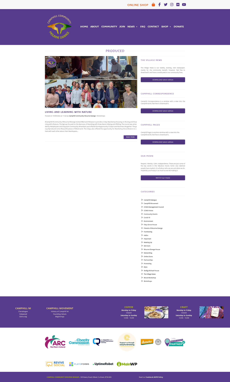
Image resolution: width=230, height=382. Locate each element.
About (94, 26)
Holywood (23, 314)
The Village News (150, 274)
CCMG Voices (148, 210)
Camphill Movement (151, 203)
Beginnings (59, 316)
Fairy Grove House (150, 225)
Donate (179, 26)
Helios (146, 235)
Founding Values (59, 314)
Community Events (150, 214)
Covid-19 (147, 217)
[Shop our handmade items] (153, 4)
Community (109, 26)
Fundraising (148, 232)
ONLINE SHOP (137, 5)
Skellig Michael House (151, 271)
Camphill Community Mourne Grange (82, 116)
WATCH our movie (163, 178)
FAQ (142, 26)
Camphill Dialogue (150, 200)
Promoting (147, 263)
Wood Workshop (150, 278)
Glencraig (23, 316)
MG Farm (147, 246)
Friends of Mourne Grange (153, 228)
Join (122, 26)
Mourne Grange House (152, 249)
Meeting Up (148, 242)
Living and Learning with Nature (68, 112)
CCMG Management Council (154, 207)
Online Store (148, 256)
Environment (148, 221)
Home (84, 26)
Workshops (101, 116)
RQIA (145, 267)
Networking (148, 253)
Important (147, 239)
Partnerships (148, 260)
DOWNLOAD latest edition (162, 80)
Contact (153, 26)
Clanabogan (23, 311)
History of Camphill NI (60, 311)
